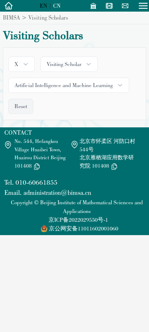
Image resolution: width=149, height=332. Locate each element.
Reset (20, 106)
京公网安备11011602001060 (83, 228)
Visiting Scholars (48, 17)
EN (43, 5)
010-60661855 (37, 182)
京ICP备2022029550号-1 (78, 219)
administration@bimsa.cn (57, 192)
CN (57, 5)
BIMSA (11, 17)
